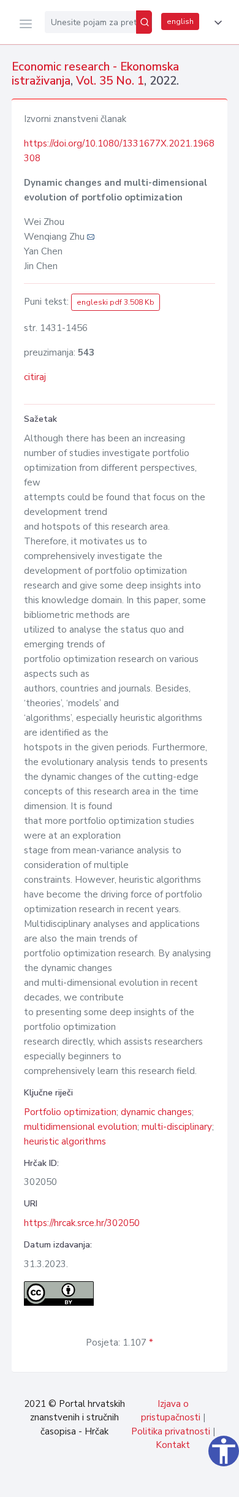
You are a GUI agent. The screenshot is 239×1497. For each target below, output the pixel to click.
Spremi (141, 1481)
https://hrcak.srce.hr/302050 (82, 1223)
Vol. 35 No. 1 (110, 81)
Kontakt (173, 1445)
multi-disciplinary (177, 1127)
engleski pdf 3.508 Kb (115, 302)
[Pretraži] (144, 22)
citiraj (35, 377)
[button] (216, 22)
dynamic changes (156, 1112)
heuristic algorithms (65, 1141)
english (180, 21)
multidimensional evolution (80, 1127)
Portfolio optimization (70, 1112)
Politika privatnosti (170, 1431)
